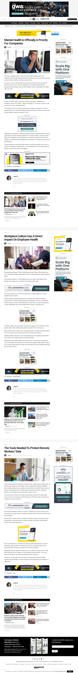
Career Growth (44, 23)
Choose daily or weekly (9, 649)
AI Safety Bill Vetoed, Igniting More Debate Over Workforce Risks (42, 620)
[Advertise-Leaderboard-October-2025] (27, 96)
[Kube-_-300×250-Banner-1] (63, 244)
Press (6, 612)
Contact (44, 664)
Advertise (8, 664)
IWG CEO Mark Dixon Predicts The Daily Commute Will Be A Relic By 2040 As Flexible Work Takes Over (14, 210)
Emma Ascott (7, 426)
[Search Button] (9, 19)
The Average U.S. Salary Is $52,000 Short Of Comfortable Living (42, 205)
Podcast (66, 664)
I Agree (70, 671)
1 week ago (39, 201)
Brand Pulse (60, 664)
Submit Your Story (14, 664)
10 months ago (39, 616)
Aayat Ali (9, 47)
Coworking (32, 23)
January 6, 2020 (16, 243)
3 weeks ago (39, 214)
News (8, 36)
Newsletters (21, 664)
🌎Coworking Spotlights (31, 25)
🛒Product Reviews (19, 25)
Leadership (20, 23)
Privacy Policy (28, 664)
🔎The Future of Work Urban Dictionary (63, 25)
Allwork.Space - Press (9, 622)
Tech (50, 23)
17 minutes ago (14, 426)
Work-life (27, 23)
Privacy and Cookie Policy (60, 671)
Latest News (14, 23)
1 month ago (17, 622)
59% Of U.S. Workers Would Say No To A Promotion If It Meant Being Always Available (43, 424)
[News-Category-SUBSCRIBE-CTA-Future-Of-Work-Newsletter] (27, 158)
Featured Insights (8, 214)
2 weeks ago (39, 208)
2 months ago (39, 607)
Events (69, 664)
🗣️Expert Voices (9, 25)
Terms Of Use (35, 664)
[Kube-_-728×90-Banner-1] (39, 33)
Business (65, 23)
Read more (7, 220)
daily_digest (9, 166)
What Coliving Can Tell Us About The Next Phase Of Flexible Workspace (41, 198)
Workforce (55, 23)
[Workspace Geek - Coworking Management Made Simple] (27, 124)
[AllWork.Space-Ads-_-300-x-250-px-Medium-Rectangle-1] (63, 47)
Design (38, 23)
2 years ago (39, 623)
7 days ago (15, 214)
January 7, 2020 (16, 47)
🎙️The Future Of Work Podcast (45, 25)
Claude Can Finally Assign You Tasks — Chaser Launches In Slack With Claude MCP (42, 605)
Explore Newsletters (72, 19)
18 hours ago (39, 411)
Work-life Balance (16, 166)
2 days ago (39, 419)
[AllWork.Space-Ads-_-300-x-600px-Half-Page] (63, 76)
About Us (40, 664)
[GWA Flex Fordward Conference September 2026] (39, 9)
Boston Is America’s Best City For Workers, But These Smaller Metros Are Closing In (42, 408)
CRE (60, 23)
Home (5, 36)
